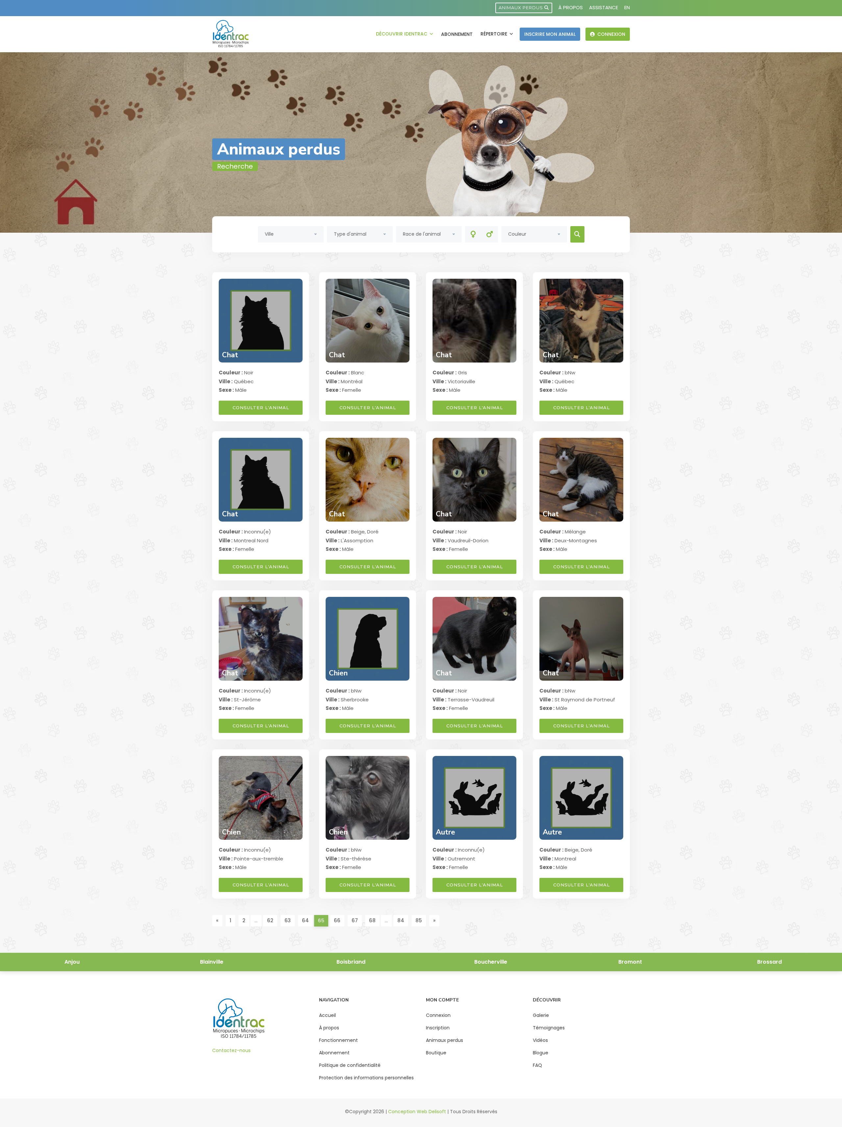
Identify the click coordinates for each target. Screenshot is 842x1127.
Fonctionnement (338, 1040)
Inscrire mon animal (550, 34)
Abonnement (457, 34)
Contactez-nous (231, 1050)
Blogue (540, 1052)
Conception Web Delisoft (417, 1111)
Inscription (438, 1027)
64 (305, 920)
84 (400, 920)
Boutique (436, 1052)
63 (288, 920)
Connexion (610, 34)
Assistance (603, 7)
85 (418, 920)
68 (372, 920)
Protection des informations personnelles (366, 1077)
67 (355, 920)
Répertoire (494, 34)
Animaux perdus (521, 7)
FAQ (537, 1065)
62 (270, 920)
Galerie (541, 1015)
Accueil (327, 1015)
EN (627, 7)
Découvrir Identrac (402, 34)
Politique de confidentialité (350, 1065)
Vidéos (540, 1040)
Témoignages (549, 1027)
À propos (570, 7)
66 (337, 920)
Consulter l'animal (261, 407)
